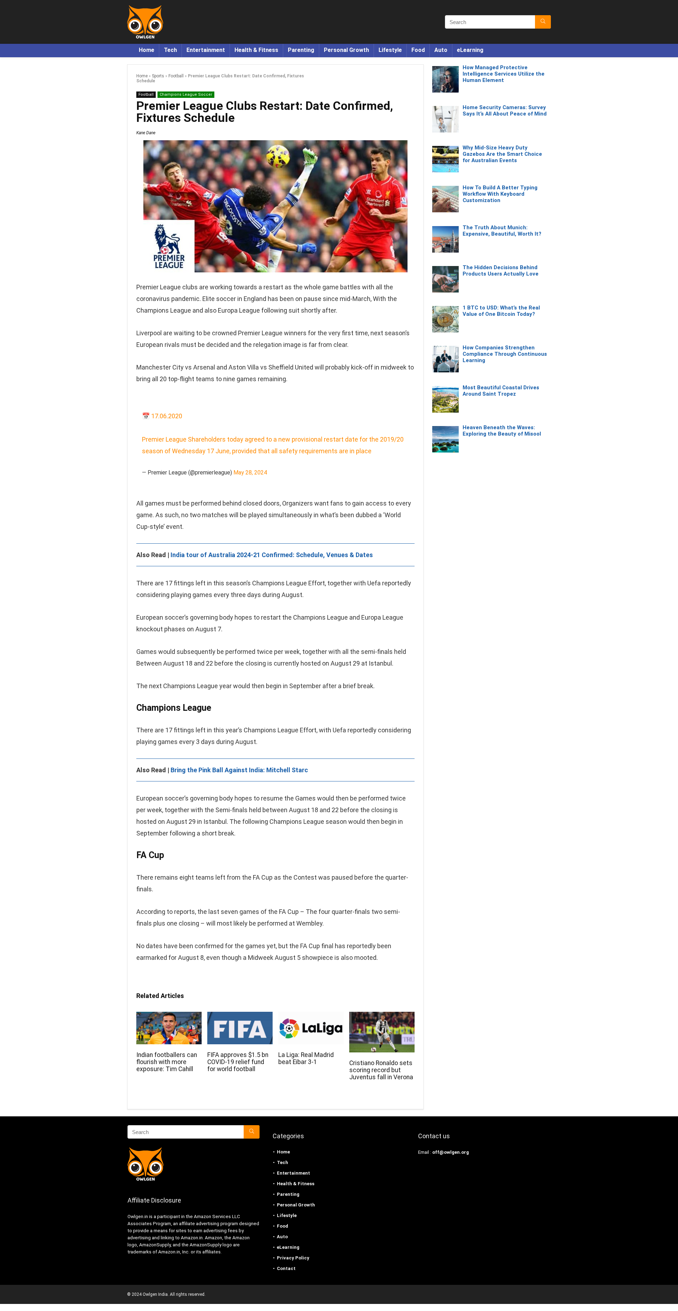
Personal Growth (346, 50)
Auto (440, 50)
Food (418, 50)
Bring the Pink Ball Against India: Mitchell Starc (239, 770)
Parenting (301, 50)
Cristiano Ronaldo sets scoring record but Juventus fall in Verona (381, 1070)
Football (176, 75)
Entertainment (205, 50)
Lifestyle (390, 50)
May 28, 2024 (250, 472)
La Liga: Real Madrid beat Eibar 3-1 (306, 1058)
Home (146, 50)
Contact (286, 1268)
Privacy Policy (293, 1257)
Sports (158, 75)
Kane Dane (145, 132)
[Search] (543, 22)
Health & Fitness (256, 50)
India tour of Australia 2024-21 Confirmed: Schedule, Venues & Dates (272, 555)
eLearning (470, 50)
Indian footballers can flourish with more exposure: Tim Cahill (166, 1062)
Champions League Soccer (186, 94)
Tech (170, 50)
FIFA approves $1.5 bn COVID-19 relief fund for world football (237, 1062)
